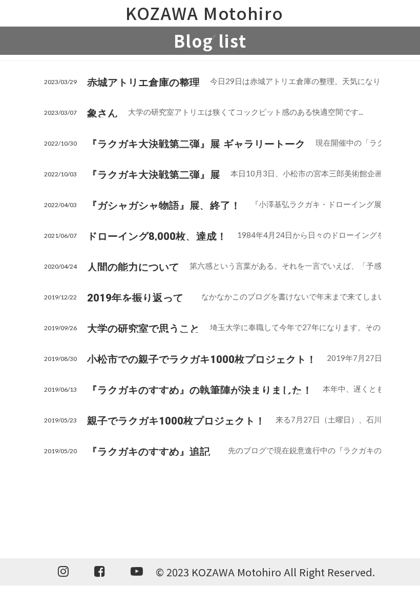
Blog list (210, 40)
